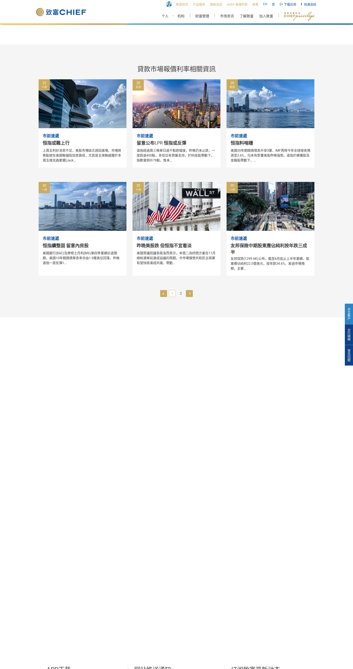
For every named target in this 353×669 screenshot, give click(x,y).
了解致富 (247, 16)
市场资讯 (227, 16)
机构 (181, 16)
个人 (165, 16)
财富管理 (202, 16)
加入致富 (266, 16)
